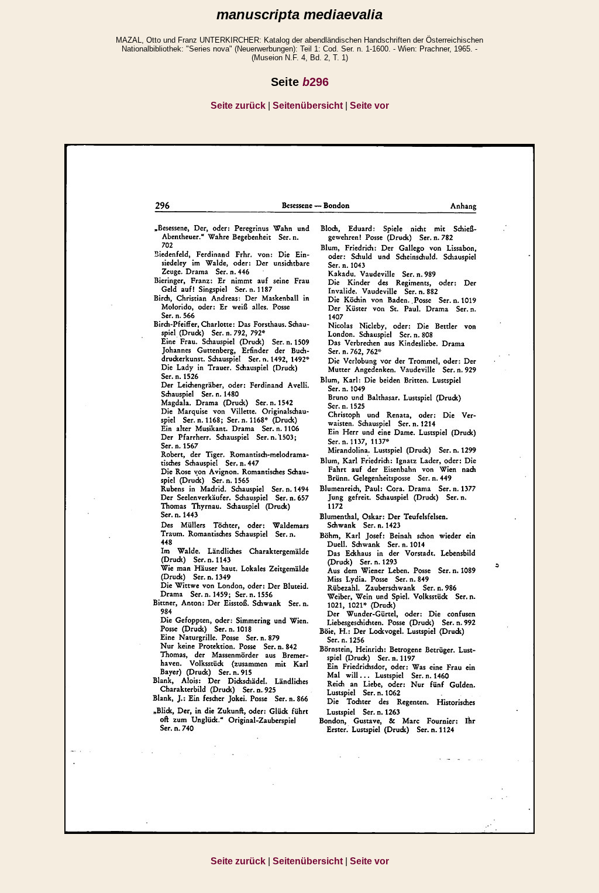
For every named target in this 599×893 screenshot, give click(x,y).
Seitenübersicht (308, 106)
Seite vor (369, 106)
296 (315, 81)
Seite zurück (238, 106)
